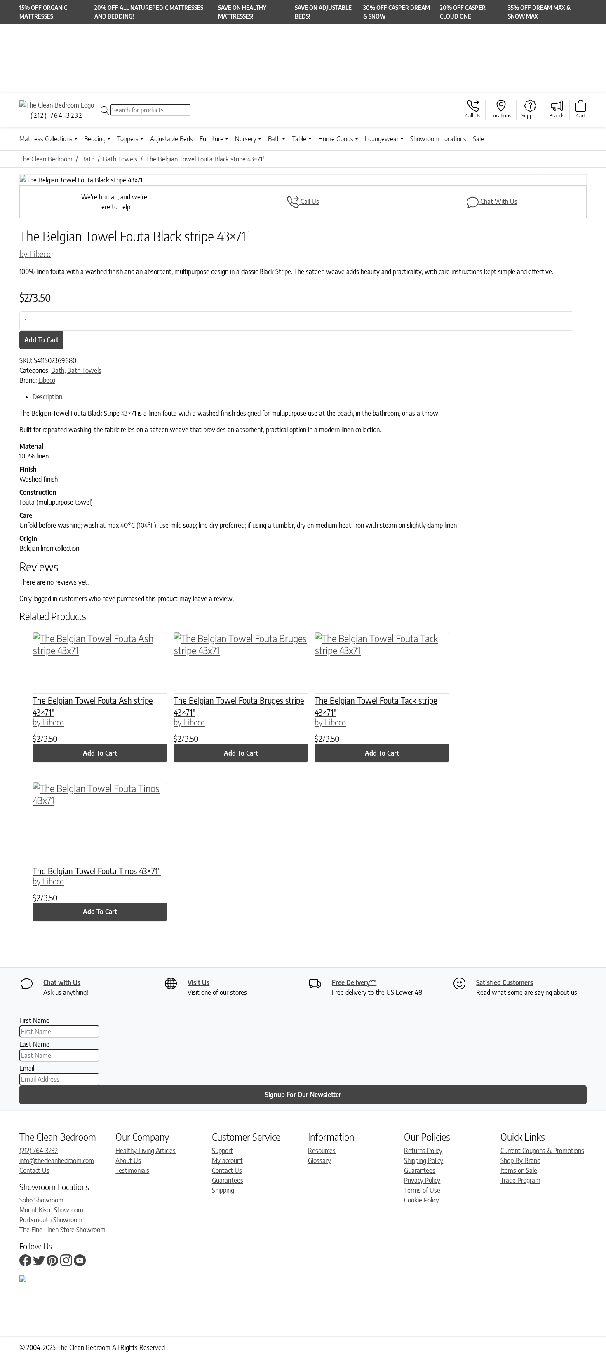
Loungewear (382, 139)
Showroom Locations (438, 139)
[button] (61, 180)
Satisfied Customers (504, 982)
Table (299, 139)
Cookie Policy (421, 1200)
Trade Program (520, 1180)
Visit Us (198, 982)
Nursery (245, 139)
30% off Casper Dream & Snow (396, 12)
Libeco (46, 380)
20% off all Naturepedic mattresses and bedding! (148, 12)
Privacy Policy (422, 1180)
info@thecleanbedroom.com (56, 1160)
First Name (34, 1020)
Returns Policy (423, 1150)
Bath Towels (84, 370)
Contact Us (34, 1170)
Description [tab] (47, 397)
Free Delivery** (354, 982)
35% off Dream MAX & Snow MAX (539, 12)
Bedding (95, 139)
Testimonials (132, 1170)
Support (222, 1150)
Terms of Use (422, 1190)
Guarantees (227, 1180)
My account (227, 1160)
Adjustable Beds (171, 139)
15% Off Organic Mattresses (43, 12)
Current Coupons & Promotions (542, 1150)
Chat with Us (61, 982)
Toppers (128, 139)
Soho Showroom (41, 1200)
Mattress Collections (46, 139)
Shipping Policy (423, 1160)
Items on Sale (518, 1170)
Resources (322, 1150)
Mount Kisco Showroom (51, 1210)
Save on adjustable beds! (323, 12)
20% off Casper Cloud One (463, 12)
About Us (128, 1160)
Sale (478, 139)
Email (26, 1068)
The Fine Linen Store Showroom (62, 1230)
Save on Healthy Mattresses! (242, 12)
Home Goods (335, 139)
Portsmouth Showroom (50, 1220)
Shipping (223, 1190)
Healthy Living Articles (145, 1150)
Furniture (211, 139)
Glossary (319, 1160)
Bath (274, 139)
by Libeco (35, 253)
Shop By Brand (520, 1160)
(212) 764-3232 (38, 1150)
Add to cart (41, 340)
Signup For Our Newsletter (303, 1094)
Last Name (34, 1044)
